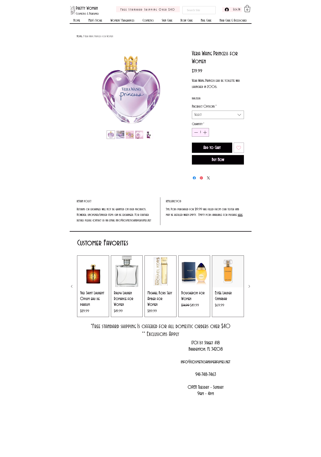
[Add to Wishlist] (239, 148)
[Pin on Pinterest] (201, 178)
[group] (160, 286)
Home (79, 36)
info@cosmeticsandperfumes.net (205, 362)
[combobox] (218, 115)
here (240, 215)
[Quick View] (93, 271)
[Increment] (205, 132)
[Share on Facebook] (194, 178)
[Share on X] (208, 178)
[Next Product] (249, 286)
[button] (247, 8)
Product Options (204, 106)
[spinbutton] (200, 132)
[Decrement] (195, 132)
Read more (196, 98)
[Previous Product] (71, 286)
